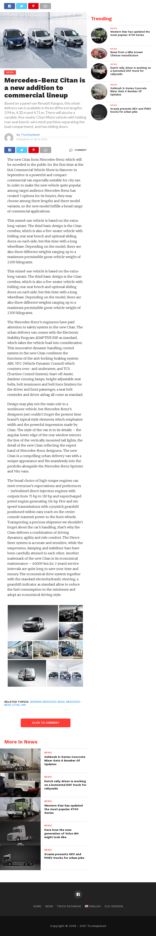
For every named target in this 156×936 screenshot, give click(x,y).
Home (37, 906)
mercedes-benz (54, 701)
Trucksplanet (30, 134)
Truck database (69, 906)
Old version (114, 906)
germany (35, 701)
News (49, 906)
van (23, 704)
